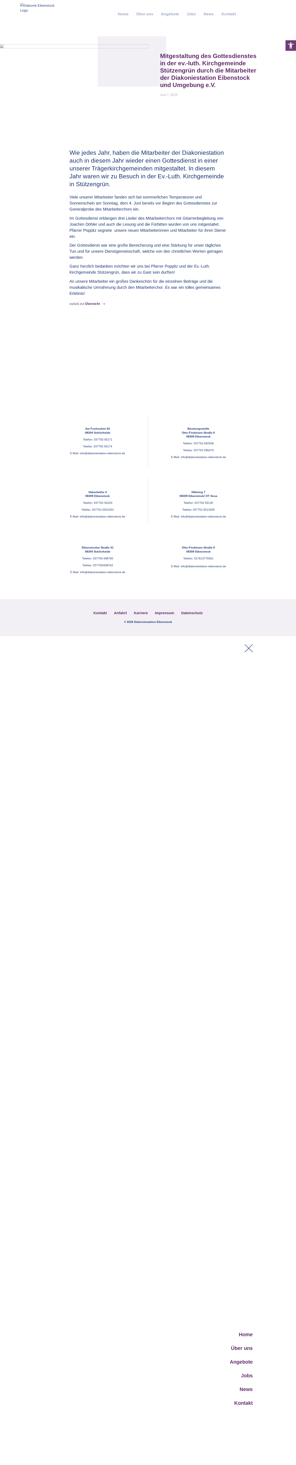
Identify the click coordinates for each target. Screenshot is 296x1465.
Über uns (144, 14)
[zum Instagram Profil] (256, 13)
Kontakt (228, 14)
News (209, 14)
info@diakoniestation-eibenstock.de (102, 453)
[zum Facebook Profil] (245, 13)
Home (123, 14)
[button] (291, 45)
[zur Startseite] (38, 13)
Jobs (191, 14)
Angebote (170, 14)
